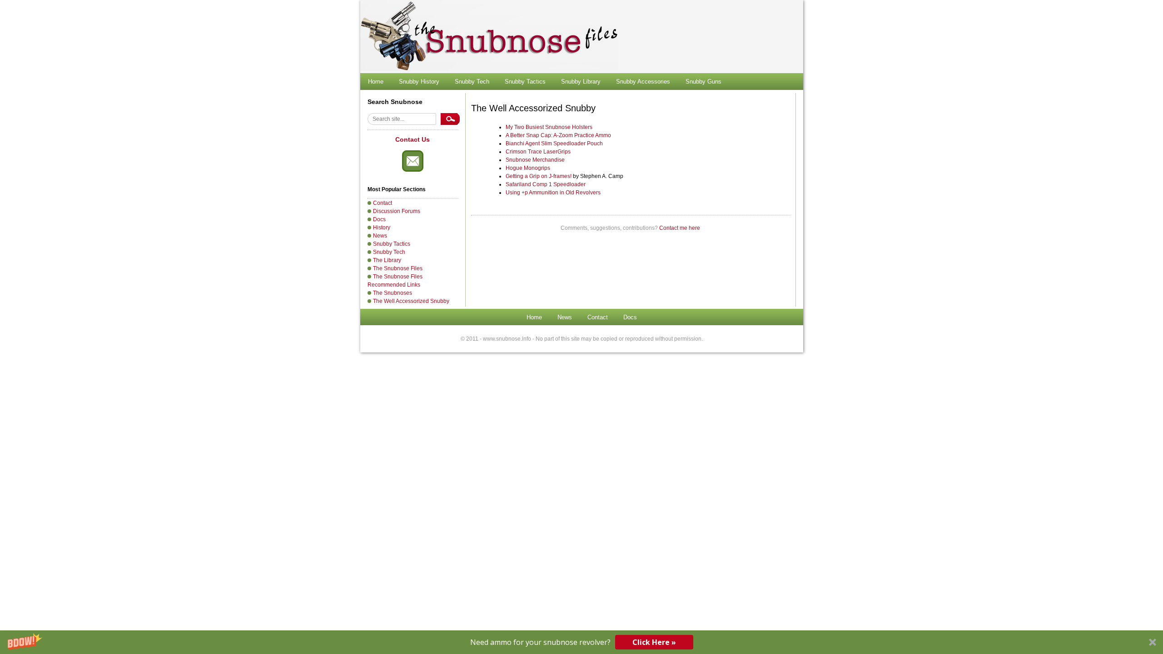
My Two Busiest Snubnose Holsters (549, 127)
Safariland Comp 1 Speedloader (546, 184)
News (380, 236)
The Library (387, 260)
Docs (379, 219)
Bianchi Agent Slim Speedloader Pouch (554, 143)
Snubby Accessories (643, 81)
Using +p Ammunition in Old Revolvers (553, 192)
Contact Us (412, 139)
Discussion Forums (396, 211)
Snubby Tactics (525, 81)
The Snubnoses (392, 293)
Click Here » (654, 642)
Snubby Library (581, 81)
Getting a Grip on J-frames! (539, 176)
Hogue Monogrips (528, 168)
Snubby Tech (472, 81)
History (381, 227)
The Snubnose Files (397, 268)
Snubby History (419, 81)
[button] (581, 642)
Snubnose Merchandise (535, 160)
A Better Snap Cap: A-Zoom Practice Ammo (558, 135)
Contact (382, 203)
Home (375, 81)
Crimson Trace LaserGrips (538, 152)
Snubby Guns (703, 81)
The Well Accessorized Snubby (411, 301)
